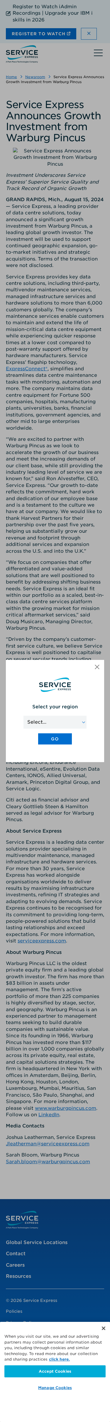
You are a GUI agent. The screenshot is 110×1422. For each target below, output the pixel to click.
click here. (59, 1359)
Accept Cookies (55, 1371)
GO (55, 739)
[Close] (103, 1328)
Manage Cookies (55, 1388)
